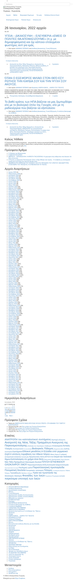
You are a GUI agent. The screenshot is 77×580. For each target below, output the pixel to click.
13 (10, 409)
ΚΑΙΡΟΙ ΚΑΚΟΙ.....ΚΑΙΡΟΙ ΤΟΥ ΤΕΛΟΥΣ (51, 87)
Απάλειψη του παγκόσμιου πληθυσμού (40, 446)
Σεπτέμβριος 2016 (14, 352)
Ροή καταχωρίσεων (14, 570)
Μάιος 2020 (12, 281)
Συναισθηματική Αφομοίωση (34, 96)
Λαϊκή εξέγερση (65, 459)
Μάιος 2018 (12, 320)
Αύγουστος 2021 (13, 257)
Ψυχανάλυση (48, 476)
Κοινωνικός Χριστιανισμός (52, 459)
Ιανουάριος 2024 (13, 210)
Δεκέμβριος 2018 (13, 308)
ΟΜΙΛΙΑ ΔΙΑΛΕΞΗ (14, 530)
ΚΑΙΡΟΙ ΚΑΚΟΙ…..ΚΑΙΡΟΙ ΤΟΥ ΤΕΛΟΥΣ (21, 516)
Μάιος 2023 (12, 223)
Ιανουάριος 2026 (13, 175)
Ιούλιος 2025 (12, 182)
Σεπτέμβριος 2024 (14, 198)
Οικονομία (11, 528)
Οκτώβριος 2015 (13, 368)
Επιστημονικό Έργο (12, 20)
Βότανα (10, 491)
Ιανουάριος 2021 (13, 268)
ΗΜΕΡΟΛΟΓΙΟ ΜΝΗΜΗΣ (16, 509)
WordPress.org (13, 573)
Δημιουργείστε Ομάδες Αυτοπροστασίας (20, 495)
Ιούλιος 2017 (12, 336)
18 (7, 411)
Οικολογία (11, 527)
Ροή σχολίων (12, 571)
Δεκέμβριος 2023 (13, 212)
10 (5, 409)
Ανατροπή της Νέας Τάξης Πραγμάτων (22, 64)
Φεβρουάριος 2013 (14, 390)
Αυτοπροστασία (18, 449)
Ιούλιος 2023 (12, 220)
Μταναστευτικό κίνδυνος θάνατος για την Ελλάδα (23, 524)
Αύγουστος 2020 (13, 276)
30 (14, 412)
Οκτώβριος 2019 (13, 292)
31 (5, 414)
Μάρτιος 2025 (12, 188)
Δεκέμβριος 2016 (13, 347)
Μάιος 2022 (12, 243)
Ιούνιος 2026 (12, 172)
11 (7, 409)
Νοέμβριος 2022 (13, 233)
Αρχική (8, 15)
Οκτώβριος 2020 (13, 273)
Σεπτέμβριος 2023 (14, 217)
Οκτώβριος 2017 (13, 331)
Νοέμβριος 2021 (13, 252)
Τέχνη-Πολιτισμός (13, 549)
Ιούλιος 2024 (12, 201)
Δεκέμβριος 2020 (13, 270)
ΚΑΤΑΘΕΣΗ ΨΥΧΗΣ (14, 517)
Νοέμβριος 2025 (13, 177)
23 (14, 411)
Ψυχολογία (11, 561)
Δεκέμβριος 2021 (13, 251)
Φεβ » (11, 416)
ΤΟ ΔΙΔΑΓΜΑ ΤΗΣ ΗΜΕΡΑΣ (17, 553)
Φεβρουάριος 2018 (14, 325)
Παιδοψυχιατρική (13, 533)
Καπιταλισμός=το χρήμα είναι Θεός (27, 459)
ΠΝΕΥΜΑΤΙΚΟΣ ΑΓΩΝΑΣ (16, 538)
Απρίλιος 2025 (12, 186)
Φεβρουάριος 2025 (14, 190)
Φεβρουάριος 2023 (14, 228)
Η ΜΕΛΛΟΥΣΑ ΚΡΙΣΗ (15, 155)
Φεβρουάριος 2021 (14, 267)
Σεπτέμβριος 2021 (14, 255)
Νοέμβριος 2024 (13, 194)
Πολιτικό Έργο (25, 20)
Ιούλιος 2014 (12, 381)
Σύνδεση (11, 568)
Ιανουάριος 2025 (13, 191)
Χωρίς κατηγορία (13, 557)
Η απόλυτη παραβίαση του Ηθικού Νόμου (30, 454)
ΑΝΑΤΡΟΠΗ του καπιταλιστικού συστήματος (28, 439)
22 (13, 411)
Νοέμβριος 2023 (13, 214)
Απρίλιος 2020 (12, 283)
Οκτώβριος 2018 (13, 312)
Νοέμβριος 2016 (13, 349)
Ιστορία (10, 514)
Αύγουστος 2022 (13, 238)
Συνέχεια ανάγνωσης (12, 61)
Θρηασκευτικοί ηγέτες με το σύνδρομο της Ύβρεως (24, 511)
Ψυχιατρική (55, 476)
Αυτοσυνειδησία (28, 449)
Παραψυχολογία (13, 536)
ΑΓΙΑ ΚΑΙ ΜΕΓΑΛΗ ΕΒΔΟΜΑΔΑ (18, 487)
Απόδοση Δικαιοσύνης (38, 48)
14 (11, 409)
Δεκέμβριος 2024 (13, 193)
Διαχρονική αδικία (59, 449)
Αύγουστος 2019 (13, 296)
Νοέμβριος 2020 (13, 272)
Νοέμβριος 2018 (13, 310)
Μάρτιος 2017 (12, 342)
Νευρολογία (12, 525)
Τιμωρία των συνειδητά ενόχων (18, 551)
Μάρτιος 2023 (12, 227)
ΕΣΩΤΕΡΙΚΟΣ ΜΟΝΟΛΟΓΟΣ (17, 503)
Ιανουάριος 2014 (13, 384)
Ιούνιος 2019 (12, 299)
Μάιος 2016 (12, 358)
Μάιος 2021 (12, 262)
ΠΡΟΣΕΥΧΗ (12, 543)
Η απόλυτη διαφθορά (15, 506)
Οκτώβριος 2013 (13, 387)
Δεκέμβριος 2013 (13, 386)
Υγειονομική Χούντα (14, 556)
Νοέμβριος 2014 (13, 376)
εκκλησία (62, 476)
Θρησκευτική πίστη (36, 457)
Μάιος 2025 (12, 185)
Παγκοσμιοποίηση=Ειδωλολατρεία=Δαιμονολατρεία (26, 69)
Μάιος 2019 (12, 300)
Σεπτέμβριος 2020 (14, 275)
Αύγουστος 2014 (13, 379)
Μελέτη (10, 522)
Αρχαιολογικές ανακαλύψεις (17, 490)
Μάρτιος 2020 (12, 284)
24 (5, 412)
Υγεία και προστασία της (45, 473)
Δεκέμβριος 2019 (13, 289)
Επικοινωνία (37, 20)
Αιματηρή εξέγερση (58, 440)
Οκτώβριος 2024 (13, 196)
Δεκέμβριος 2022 (13, 231)
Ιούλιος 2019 (12, 297)
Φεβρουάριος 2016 (14, 363)
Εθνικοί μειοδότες (41, 66)
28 (11, 412)
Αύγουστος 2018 (13, 315)
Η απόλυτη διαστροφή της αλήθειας (19, 504)
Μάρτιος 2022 (12, 246)
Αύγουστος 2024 (13, 199)
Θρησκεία (35, 87)
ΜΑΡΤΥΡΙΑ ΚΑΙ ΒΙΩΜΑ (15, 520)
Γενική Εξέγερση (51, 48)
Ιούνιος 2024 (12, 202)
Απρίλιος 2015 (12, 373)
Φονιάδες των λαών (33, 475)
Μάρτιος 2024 (12, 207)
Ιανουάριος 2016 (13, 365)
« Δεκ (6, 416)
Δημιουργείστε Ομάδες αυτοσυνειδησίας (20, 496)
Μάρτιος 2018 (12, 323)
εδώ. (25, 146)
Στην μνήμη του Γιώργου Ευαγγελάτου (34, 426)
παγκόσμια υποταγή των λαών (36, 132)
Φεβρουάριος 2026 (14, 174)
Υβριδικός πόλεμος (26, 473)
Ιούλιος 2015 (12, 370)
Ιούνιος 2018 (12, 318)
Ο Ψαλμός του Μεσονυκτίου (17, 153)
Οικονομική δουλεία (34, 67)
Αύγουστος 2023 (13, 219)
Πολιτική (11, 540)
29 (13, 412)
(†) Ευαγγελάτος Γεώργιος (11, 8)
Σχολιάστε (55, 64)
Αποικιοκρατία (57, 446)
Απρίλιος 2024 (12, 206)
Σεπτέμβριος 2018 (14, 313)
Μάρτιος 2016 (12, 361)
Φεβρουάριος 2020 (14, 286)
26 (8, 412)
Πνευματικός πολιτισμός (17, 96)
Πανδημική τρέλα (25, 468)
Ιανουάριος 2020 (13, 288)
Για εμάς (39, 15)
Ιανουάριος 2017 (13, 345)
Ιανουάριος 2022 (13, 249)
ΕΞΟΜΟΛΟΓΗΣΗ (14, 500)
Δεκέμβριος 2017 (13, 328)
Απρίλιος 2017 (12, 341)
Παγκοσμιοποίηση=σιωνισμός (11, 467)
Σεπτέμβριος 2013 (14, 389)
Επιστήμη (11, 501)
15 (13, 409)
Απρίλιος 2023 (12, 225)
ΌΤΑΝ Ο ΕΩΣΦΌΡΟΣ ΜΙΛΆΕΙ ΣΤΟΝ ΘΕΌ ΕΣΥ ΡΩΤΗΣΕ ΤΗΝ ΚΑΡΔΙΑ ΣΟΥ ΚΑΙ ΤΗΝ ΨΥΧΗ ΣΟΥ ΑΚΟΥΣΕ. (35, 81)
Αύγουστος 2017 (13, 334)
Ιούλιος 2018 (12, 316)
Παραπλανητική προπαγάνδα (19, 70)
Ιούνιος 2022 (12, 241)
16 (14, 409)
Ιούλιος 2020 (12, 278)
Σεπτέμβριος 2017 (14, 333)
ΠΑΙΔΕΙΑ (11, 532)
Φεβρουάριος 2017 (14, 344)
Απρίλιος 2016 (12, 360)
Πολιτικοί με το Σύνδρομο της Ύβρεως (20, 541)
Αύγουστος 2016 (13, 353)
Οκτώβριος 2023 (13, 215)
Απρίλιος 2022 (12, 244)
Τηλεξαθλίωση (15, 473)
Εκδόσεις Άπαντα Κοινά (52, 15)
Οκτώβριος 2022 (13, 235)
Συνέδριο (11, 548)
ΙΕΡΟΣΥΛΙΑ (49, 457)
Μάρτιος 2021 (12, 265)
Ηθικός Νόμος (54, 454)
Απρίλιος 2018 (12, 321)
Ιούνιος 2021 (12, 260)
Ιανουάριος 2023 (13, 230)
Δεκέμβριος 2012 (13, 394)
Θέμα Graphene (20, 578)
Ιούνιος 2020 (12, 280)
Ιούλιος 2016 (12, 355)
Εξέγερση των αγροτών (15, 498)
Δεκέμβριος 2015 (13, 366)
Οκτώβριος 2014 (13, 378)
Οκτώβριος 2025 (13, 178)
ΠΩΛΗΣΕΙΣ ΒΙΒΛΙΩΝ (15, 545)
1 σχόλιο (55, 96)
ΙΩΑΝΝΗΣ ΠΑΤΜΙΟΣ (22, 48)
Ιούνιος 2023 (12, 222)
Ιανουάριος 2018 (13, 326)
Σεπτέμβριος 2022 (14, 236)
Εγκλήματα (17, 451)
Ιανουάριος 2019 (13, 307)
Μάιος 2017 (12, 339)
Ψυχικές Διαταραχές (14, 559)
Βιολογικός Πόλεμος (28, 66)
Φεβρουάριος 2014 (14, 382)
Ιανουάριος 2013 (13, 392)
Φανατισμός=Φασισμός (13, 476)
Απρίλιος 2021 (12, 263)
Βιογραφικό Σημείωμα (27, 15)
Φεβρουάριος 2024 (14, 209)
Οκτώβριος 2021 (13, 254)
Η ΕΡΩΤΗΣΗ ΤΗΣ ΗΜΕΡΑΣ (17, 508)
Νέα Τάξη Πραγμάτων (15, 462)
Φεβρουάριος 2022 (14, 247)
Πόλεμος (48, 470)
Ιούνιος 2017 (12, 337)
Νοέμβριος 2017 (13, 329)
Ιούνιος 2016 (12, 357)
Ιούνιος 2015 (12, 371)
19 (8, 411)
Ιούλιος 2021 (12, 259)
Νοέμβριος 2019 (13, 291)
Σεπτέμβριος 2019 (14, 294)
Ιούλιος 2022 (12, 239)
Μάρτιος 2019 (12, 304)
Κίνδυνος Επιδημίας (14, 519)
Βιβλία (15, 15)
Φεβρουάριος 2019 (14, 305)
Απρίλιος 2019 (12, 302)
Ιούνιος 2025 (12, 183)
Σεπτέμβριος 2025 (14, 180)
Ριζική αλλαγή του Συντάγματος (18, 546)
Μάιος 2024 (12, 204)
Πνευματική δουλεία (15, 470)
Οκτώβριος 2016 (13, 350)
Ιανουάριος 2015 (13, 374)
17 (5, 411)
